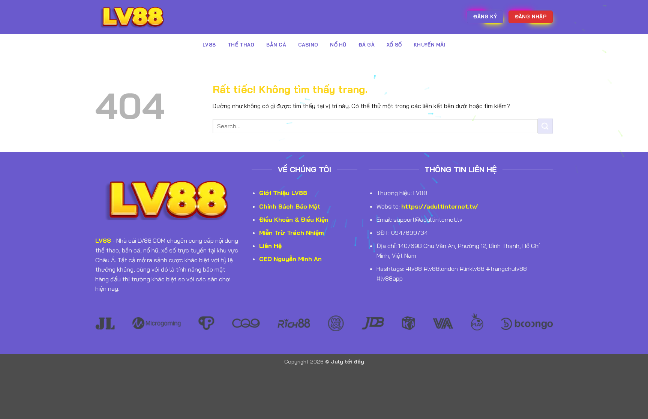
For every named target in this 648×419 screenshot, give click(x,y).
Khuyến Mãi (430, 45)
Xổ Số (394, 45)
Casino (308, 45)
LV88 (209, 45)
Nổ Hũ (338, 45)
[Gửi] (545, 126)
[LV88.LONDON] (132, 16)
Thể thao (241, 45)
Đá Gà (366, 45)
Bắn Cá (276, 45)
